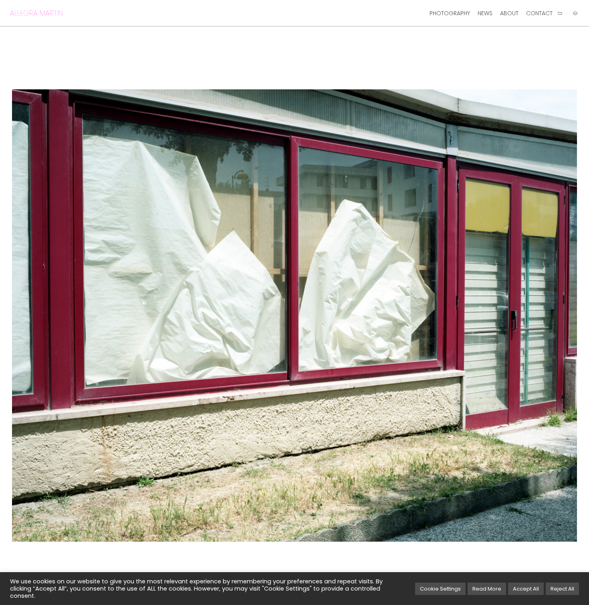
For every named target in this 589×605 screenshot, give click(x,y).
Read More (486, 589)
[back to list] (560, 13)
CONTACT (539, 13)
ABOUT (509, 13)
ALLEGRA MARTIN (36, 13)
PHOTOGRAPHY (450, 13)
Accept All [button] (526, 589)
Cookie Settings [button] (440, 589)
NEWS (485, 13)
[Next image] (441, 315)
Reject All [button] (562, 589)
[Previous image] (147, 315)
